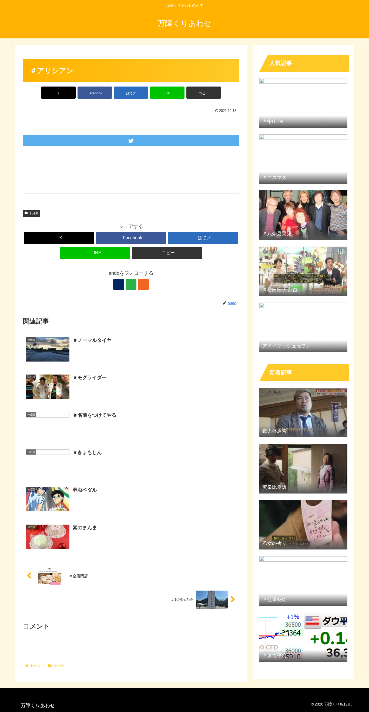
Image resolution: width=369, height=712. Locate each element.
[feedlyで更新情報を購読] (131, 284)
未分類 (34, 213)
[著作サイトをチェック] (118, 284)
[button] (203, 93)
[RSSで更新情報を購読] (143, 284)
